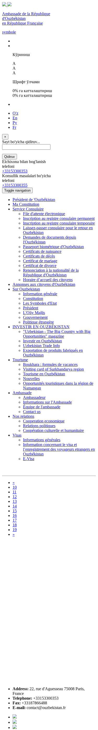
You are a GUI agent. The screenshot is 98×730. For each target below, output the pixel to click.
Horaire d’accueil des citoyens (48, 279)
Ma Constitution (26, 204)
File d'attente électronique (44, 213)
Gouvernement (35, 317)
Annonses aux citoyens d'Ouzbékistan (44, 284)
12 (15, 496)
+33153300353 (14, 171)
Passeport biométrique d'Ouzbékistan (53, 246)
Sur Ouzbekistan (26, 289)
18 (15, 525)
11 (14, 492)
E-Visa (28, 458)
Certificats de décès (39, 256)
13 (15, 501)
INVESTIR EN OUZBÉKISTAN (41, 327)
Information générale (40, 294)
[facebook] (15, 717)
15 (15, 511)
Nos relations (23, 416)
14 (15, 506)
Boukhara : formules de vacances (50, 364)
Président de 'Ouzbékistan (34, 199)
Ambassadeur (34, 397)
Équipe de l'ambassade (41, 407)
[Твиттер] (15, 722)
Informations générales (41, 440)
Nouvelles (31, 378)
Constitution (33, 298)
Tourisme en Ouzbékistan (44, 374)
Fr (14, 127)
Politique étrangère (38, 322)
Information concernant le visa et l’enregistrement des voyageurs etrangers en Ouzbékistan (59, 449)
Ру (15, 122)
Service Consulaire (28, 209)
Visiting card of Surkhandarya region (53, 369)
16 (15, 515)
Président (30, 308)
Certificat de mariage (40, 261)
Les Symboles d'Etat (40, 303)
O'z (15, 113)
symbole (9, 32)
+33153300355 (14, 185)
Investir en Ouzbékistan (42, 341)
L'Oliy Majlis (34, 312)
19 (15, 529)
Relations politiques (39, 425)
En (15, 118)
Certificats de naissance (42, 251)
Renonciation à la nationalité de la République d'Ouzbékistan (51, 272)
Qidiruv (9, 157)
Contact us (32, 411)
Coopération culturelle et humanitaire (53, 430)
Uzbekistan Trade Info (41, 345)
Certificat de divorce (39, 265)
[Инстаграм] (15, 727)
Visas (17, 435)
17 (15, 520)
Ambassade (22, 393)
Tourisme (20, 360)
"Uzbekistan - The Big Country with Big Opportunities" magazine (56, 333)
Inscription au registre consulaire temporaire (59, 223)
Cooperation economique (44, 421)
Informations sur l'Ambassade (47, 402)
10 (15, 487)
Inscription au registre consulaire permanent (59, 218)
